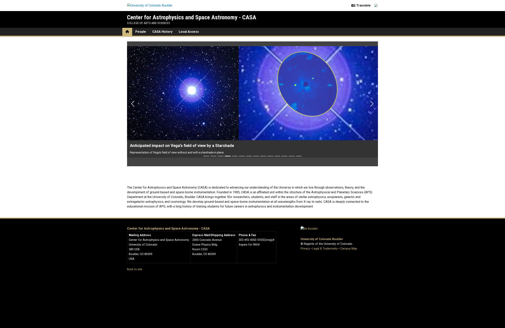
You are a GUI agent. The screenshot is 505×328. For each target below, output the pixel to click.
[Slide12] (284, 156)
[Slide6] (242, 156)
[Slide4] (228, 156)
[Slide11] (277, 156)
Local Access (189, 32)
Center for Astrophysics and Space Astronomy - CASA (191, 17)
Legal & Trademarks (325, 248)
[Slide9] (263, 156)
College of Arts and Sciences (148, 23)
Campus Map (348, 248)
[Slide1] (206, 156)
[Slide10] (270, 156)
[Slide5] (235, 156)
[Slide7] (249, 156)
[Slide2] (213, 156)
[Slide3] (221, 156)
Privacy (305, 248)
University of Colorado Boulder (322, 239)
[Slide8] (256, 156)
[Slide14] (299, 156)
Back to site (134, 269)
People (140, 32)
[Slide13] (292, 156)
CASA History (162, 32)
